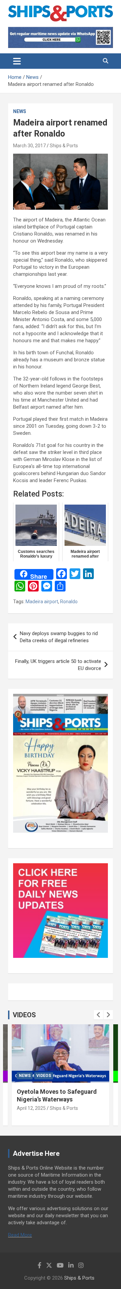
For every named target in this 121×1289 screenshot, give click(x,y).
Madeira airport (42, 601)
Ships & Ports (64, 145)
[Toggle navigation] (17, 61)
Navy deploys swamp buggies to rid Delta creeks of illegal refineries (59, 636)
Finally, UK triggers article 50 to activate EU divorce (58, 664)
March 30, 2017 (29, 145)
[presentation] (98, 1015)
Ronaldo (69, 601)
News (19, 111)
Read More (20, 1235)
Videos (51, 1075)
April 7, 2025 (38, 1108)
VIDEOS (24, 1015)
